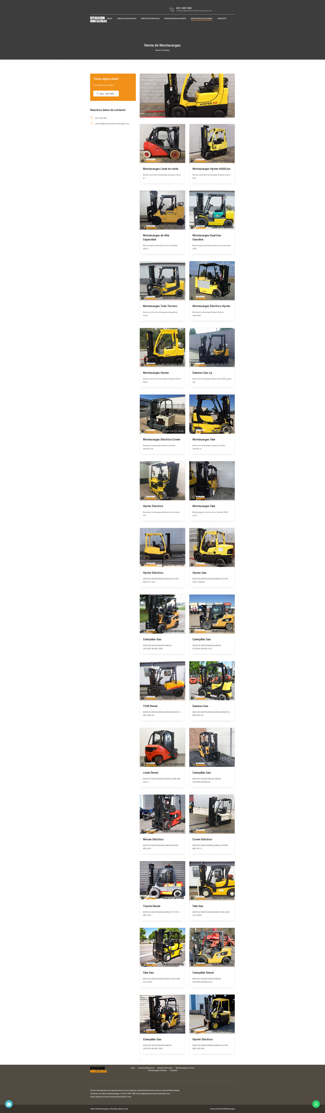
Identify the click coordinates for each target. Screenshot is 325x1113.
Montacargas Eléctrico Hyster (211, 306)
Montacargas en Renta (201, 19)
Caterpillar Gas (152, 639)
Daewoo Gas (200, 706)
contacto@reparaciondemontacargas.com (194, 11)
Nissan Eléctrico (153, 839)
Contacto (221, 19)
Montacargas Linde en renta (160, 168)
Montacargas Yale (203, 439)
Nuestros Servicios (150, 19)
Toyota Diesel (151, 906)
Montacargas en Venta (175, 19)
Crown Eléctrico (202, 839)
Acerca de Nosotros (126, 19)
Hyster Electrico (153, 506)
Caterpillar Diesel (203, 972)
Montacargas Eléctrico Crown (161, 439)
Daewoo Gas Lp (202, 372)
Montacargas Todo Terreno (160, 306)
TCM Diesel (150, 706)
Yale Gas (197, 906)
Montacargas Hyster (156, 372)
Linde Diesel (150, 772)
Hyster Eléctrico (153, 572)
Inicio (109, 19)
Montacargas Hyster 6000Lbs (211, 168)
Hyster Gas (199, 572)
